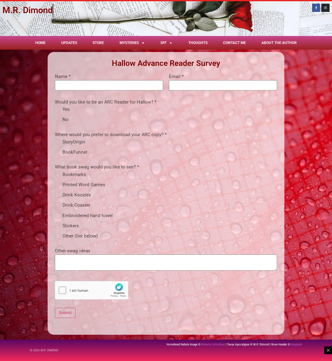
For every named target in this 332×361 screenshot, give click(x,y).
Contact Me (234, 43)
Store (98, 43)
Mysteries (129, 43)
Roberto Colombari (213, 344)
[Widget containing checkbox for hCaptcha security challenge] (91, 290)
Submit (65, 312)
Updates (69, 43)
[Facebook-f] (316, 8)
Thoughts (198, 43)
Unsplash (296, 344)
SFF (163, 43)
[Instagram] (325, 8)
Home (40, 43)
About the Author (279, 43)
